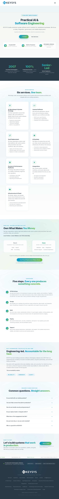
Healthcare (25, 486)
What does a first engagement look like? (16, 416)
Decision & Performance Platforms (46, 480)
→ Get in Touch (45, 443)
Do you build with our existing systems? (16, 398)
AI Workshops (8, 480)
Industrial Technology (49, 486)
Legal (44, 489)
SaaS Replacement (26, 480)
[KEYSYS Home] (9, 2)
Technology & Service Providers (36, 486)
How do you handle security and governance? (18, 407)
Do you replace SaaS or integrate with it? (17, 411)
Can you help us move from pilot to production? (18, 402)
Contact (41, 477)
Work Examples (30, 477)
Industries (15, 477)
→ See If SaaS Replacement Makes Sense (29, 259)
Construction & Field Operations (34, 489)
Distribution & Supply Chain (20, 489)
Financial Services (17, 486)
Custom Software (17, 480)
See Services (34, 36)
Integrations (24, 483)
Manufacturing (8, 486)
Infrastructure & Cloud (33, 483)
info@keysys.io (48, 477)
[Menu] (55, 3)
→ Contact (24, 36)
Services (10, 477)
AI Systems (34, 480)
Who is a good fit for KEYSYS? (14, 425)
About (36, 477)
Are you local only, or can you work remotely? (18, 421)
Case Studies (22, 477)
